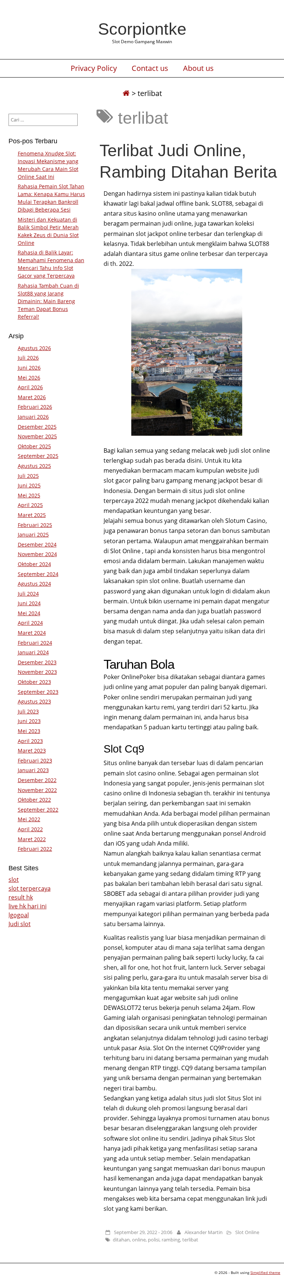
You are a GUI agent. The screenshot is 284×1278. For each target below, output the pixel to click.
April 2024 (30, 622)
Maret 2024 (32, 632)
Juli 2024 (28, 593)
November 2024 (37, 554)
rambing (171, 1239)
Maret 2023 (32, 750)
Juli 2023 (28, 711)
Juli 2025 (28, 475)
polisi (153, 1239)
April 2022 (30, 829)
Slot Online (247, 1232)
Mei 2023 (29, 730)
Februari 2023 (35, 760)
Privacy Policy (94, 68)
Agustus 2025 (34, 465)
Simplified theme (265, 1272)
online (139, 1239)
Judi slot (20, 924)
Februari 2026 (35, 406)
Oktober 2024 (34, 564)
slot (14, 880)
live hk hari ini (28, 906)
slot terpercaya (30, 888)
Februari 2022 (35, 848)
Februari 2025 (35, 524)
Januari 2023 (33, 770)
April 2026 (30, 387)
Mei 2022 (29, 819)
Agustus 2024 (34, 583)
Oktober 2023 (34, 681)
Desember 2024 (37, 544)
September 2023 (38, 691)
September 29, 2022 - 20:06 (143, 1232)
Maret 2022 (32, 839)
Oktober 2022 (34, 799)
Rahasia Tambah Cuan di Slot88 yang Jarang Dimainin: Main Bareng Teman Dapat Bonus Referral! (48, 301)
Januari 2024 (33, 652)
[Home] (126, 93)
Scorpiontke (142, 29)
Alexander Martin (204, 1232)
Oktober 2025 (34, 446)
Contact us (150, 68)
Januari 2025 (33, 534)
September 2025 (38, 455)
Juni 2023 (29, 720)
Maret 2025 (32, 514)
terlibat (190, 1239)
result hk (21, 897)
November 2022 (37, 790)
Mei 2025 (29, 495)
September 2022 (38, 809)
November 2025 (37, 436)
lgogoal (19, 915)
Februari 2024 (35, 642)
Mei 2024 (29, 613)
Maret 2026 (32, 397)
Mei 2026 (29, 377)
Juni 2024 (29, 603)
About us (198, 68)
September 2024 (38, 574)
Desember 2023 (37, 662)
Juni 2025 (29, 485)
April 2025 (30, 504)
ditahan (121, 1239)
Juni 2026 (29, 367)
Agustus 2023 (34, 701)
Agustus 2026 (34, 348)
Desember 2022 (37, 780)
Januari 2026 (33, 416)
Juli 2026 (28, 357)
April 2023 (30, 740)
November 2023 (37, 671)
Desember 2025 (37, 426)
